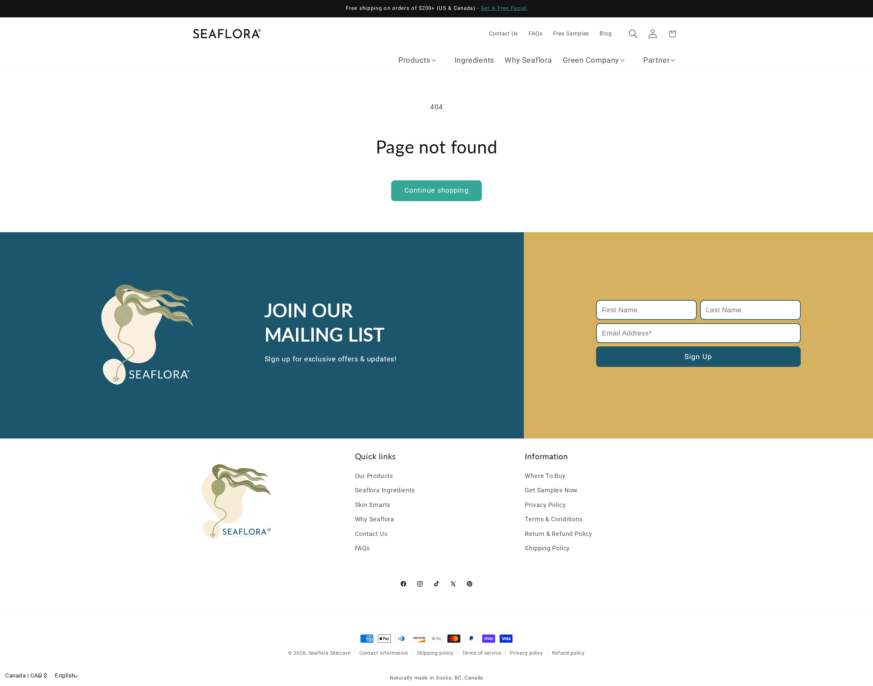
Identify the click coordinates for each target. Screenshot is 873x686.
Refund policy (568, 653)
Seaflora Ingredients (385, 490)
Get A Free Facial (504, 8)
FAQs (362, 548)
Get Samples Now (551, 490)
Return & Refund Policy (558, 533)
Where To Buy (545, 475)
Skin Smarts (373, 504)
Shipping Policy (547, 548)
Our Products (374, 475)
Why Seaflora (374, 519)
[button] (633, 34)
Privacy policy (526, 653)
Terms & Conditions (553, 519)
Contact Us (371, 533)
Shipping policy (435, 653)
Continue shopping (436, 190)
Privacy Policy (545, 504)
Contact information (383, 653)
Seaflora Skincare (330, 653)
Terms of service (481, 653)
